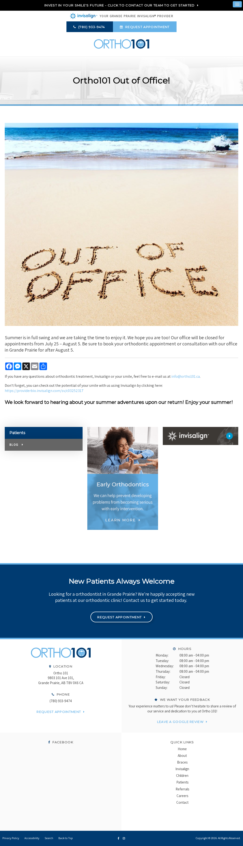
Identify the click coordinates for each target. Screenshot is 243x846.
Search (49, 838)
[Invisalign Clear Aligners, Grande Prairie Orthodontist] (200, 436)
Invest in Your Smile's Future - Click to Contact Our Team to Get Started (119, 5)
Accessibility (31, 838)
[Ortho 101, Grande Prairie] (61, 655)
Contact (182, 802)
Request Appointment (147, 27)
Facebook (62, 742)
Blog (13, 445)
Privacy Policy (10, 838)
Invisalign (182, 769)
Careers (182, 795)
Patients (182, 782)
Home (182, 749)
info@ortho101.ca (185, 376)
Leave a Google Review (180, 722)
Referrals (182, 789)
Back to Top (65, 838)
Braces (182, 762)
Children (182, 775)
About (182, 755)
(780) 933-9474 (61, 701)
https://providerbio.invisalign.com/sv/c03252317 (44, 390)
